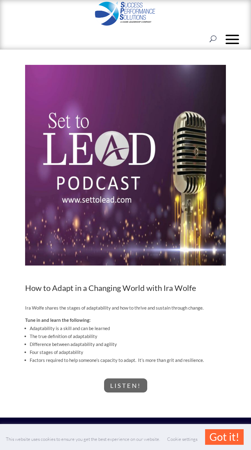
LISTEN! (125, 385)
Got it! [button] (224, 436)
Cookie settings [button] (182, 439)
